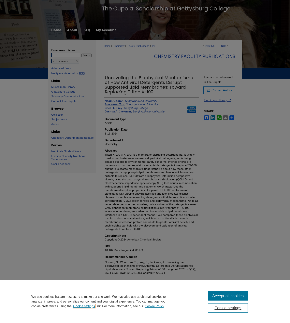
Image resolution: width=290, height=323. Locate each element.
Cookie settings (84, 306)
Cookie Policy (154, 306)
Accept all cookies (228, 296)
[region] (145, 301)
